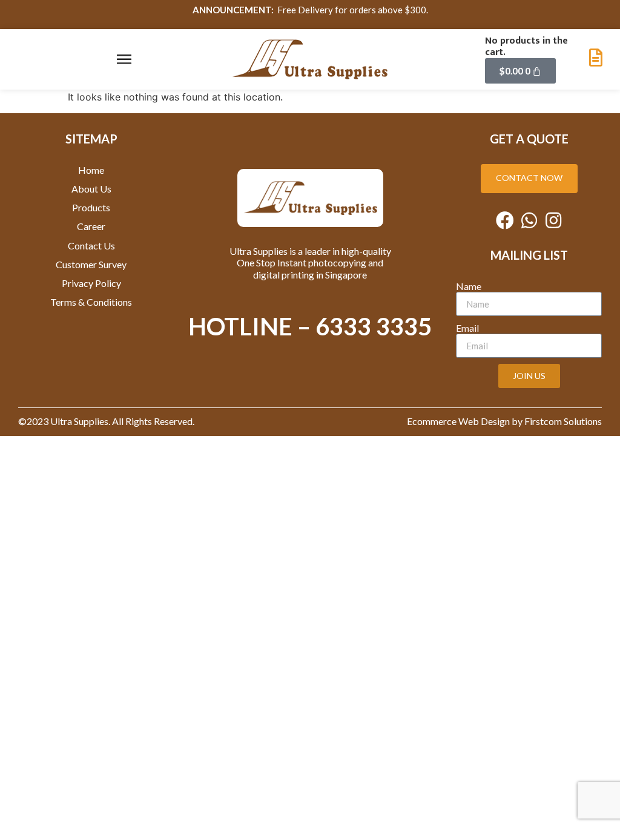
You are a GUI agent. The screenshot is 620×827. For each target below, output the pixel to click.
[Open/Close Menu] (124, 59)
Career (91, 226)
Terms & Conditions (91, 302)
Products (91, 207)
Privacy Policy (91, 283)
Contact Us (91, 245)
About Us (91, 188)
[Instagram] (553, 220)
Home (91, 170)
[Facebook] (505, 220)
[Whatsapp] (529, 220)
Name (468, 286)
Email (467, 328)
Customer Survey (91, 264)
